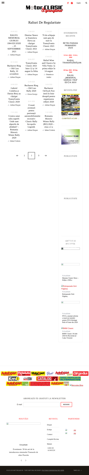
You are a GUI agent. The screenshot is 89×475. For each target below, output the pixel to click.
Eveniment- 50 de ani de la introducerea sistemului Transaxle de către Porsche (70, 253)
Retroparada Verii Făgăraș (68, 295)
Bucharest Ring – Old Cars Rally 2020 (31, 88)
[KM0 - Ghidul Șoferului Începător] (14, 380)
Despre (49, 425)
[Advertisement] (75, 173)
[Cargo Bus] (80, 375)
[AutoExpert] (9, 375)
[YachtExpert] (50, 375)
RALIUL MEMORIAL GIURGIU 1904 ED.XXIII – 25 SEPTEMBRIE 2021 (14, 43)
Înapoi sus (77, 467)
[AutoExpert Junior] (63, 375)
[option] (23, 438)
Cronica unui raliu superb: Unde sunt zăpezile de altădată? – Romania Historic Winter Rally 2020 (14, 127)
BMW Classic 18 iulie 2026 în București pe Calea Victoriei (69, 336)
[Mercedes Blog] (76, 385)
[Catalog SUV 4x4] (47, 380)
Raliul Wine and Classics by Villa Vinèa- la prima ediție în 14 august (49, 65)
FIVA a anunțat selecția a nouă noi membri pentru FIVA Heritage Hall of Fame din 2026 (70, 319)
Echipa (49, 430)
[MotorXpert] (38, 375)
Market (49, 444)
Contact (49, 434)
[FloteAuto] (24, 375)
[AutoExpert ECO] (17, 385)
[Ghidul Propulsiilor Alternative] (69, 380)
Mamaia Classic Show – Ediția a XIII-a (70, 279)
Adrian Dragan (15, 55)
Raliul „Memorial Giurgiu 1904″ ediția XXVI (71, 79)
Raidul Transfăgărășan (71, 61)
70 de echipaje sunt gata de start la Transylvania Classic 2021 (48, 40)
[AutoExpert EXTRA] (39, 385)
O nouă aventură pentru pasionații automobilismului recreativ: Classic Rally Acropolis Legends (32, 116)
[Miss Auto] (28, 380)
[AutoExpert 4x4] (60, 385)
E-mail (19, 404)
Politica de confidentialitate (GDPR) (53, 467)
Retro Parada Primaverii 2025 (70, 45)
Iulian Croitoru (15, 141)
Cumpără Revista (53, 439)
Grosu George (32, 94)
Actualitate (71, 241)
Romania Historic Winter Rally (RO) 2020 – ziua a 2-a (48, 121)
